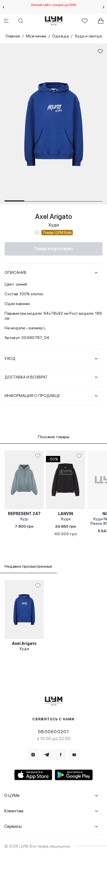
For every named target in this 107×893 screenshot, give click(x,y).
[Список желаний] (84, 20)
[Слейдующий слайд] (103, 7)
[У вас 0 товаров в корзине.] (100, 20)
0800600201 (53, 731)
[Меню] (6, 20)
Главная (13, 36)
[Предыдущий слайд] (3, 7)
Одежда (60, 36)
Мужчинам (36, 36)
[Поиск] (20, 20)
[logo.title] (53, 701)
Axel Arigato (53, 216)
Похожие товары (53, 436)
